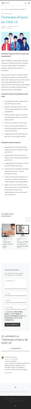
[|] (5, 3)
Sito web (9, 307)
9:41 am (15, 359)
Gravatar (24, 369)
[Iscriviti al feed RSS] (15, 406)
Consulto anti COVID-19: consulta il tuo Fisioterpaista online (22, 244)
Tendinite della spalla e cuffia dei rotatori (7, 244)
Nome (7, 293)
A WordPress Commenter (11, 357)
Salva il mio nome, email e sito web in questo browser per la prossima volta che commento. (15, 316)
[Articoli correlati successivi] (28, 219)
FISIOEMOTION (11, 398)
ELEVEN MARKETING (19, 401)
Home (2, 9)
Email (8, 300)
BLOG (6, 9)
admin (4, 26)
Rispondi (8, 372)
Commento (10, 281)
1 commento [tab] (15, 348)
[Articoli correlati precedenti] (23, 219)
